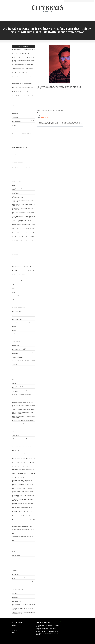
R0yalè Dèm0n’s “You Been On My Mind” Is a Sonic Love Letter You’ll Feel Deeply (23, 330)
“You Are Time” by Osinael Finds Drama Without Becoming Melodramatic (22, 73)
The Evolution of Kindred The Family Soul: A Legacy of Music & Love (23, 453)
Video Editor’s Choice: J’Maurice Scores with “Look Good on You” (23, 80)
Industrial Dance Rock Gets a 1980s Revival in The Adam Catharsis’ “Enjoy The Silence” (23, 435)
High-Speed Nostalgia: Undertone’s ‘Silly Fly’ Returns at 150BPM (23, 488)
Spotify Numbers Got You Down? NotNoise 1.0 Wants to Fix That (23, 333)
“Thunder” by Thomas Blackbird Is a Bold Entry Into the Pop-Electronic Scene (22, 353)
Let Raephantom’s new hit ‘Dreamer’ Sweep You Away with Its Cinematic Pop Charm (22, 584)
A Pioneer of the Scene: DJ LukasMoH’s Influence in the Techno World (22, 492)
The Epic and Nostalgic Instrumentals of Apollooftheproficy (22, 536)
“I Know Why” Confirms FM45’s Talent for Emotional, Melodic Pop (23, 164)
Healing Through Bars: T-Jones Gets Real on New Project (22, 396)
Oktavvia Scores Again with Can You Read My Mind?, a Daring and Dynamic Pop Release (23, 267)
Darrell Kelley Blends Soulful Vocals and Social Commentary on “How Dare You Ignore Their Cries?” (23, 142)
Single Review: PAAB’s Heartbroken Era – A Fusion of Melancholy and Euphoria (23, 463)
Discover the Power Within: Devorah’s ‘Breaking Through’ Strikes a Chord (23, 605)
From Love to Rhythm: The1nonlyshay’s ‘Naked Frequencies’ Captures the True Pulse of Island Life (22, 249)
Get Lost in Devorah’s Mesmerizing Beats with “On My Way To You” (23, 529)
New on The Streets (44, 19)
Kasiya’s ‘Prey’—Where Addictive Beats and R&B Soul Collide (22, 466)
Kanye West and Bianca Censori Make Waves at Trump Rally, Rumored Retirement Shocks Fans (22, 508)
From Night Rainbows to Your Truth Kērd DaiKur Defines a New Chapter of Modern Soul (22, 193)
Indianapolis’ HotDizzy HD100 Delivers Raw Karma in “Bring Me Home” (23, 540)
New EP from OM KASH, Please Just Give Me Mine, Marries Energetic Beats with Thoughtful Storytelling (22, 481)
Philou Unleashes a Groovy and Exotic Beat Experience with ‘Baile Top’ (23, 315)
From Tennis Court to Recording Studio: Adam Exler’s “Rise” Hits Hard (23, 378)
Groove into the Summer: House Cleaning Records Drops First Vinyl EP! (23, 516)
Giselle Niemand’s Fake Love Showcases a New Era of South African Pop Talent (23, 237)
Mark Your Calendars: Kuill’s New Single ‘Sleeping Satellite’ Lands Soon (23, 470)
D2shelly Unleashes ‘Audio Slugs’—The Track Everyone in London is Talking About (23, 512)
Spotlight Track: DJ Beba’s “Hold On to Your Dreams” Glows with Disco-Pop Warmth (23, 153)
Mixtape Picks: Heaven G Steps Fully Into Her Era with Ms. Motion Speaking (23, 168)
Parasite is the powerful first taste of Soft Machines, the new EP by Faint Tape (23, 271)
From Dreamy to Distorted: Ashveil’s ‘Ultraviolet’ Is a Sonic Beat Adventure (23, 370)
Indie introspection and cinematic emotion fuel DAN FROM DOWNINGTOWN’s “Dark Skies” (22, 245)
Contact (66, 19)
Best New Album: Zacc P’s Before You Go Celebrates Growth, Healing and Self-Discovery (22, 92)
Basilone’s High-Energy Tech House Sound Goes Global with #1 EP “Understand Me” (23, 459)
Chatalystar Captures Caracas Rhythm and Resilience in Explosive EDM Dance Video (23, 138)
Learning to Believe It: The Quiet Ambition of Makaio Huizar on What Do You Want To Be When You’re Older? (23, 146)
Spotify (38, 115)
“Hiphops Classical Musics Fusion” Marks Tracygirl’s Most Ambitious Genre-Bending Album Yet (22, 221)
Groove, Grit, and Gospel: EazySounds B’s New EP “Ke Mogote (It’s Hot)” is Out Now (23, 336)
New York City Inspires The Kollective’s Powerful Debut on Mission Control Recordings (23, 417)
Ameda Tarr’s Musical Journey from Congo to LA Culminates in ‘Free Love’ (22, 609)
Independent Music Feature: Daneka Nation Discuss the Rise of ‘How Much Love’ (22, 117)
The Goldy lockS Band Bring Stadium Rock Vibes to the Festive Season (22, 189)
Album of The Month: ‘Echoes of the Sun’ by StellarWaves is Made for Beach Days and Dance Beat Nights (23, 306)
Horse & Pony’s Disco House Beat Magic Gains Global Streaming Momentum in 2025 (23, 302)
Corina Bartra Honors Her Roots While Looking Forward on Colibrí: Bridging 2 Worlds (23, 112)
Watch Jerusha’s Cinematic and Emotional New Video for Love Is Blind (23, 229)
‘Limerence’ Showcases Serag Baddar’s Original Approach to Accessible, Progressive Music (22, 54)
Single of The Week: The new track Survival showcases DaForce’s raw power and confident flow (23, 233)
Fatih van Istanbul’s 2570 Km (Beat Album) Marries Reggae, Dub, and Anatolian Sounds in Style (23, 279)
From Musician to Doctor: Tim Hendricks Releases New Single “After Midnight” (23, 50)
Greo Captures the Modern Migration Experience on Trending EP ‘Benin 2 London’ (23, 201)
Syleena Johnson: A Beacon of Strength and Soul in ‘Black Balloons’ (22, 578)
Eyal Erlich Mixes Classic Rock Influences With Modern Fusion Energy (22, 287)
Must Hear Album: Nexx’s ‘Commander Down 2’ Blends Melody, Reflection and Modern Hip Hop (22, 88)
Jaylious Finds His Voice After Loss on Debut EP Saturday (21, 394)
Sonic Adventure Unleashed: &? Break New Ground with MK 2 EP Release (23, 550)
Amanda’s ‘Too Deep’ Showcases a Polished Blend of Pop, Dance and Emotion (23, 77)
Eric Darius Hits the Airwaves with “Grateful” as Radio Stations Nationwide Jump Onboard (22, 504)
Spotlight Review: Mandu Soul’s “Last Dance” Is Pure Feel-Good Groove (23, 157)
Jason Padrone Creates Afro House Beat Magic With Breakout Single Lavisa (22, 283)
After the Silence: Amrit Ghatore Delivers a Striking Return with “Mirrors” (23, 430)
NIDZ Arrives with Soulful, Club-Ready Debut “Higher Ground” (22, 367)
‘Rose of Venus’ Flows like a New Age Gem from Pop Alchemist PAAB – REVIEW (22, 500)
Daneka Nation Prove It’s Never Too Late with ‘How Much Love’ (22, 128)
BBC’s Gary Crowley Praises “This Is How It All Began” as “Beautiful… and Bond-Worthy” (21, 357)
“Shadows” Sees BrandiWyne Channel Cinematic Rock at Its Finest (23, 130)
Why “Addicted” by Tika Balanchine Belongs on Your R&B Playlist (23, 438)
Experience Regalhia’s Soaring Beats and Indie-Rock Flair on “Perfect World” (22, 260)
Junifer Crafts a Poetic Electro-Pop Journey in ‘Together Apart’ (23, 322)
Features (61, 19)
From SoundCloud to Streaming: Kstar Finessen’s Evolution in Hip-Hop (23, 533)
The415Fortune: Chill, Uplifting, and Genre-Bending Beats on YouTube (22, 291)
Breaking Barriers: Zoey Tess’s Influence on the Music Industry (22, 543)
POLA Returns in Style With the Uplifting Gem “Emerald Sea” (22, 402)
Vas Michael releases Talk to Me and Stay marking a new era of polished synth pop (22, 209)
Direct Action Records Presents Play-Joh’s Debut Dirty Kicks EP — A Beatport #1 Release (23, 449)
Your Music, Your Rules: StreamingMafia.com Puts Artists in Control (23, 423)
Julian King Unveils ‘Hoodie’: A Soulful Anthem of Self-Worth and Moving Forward (23, 597)
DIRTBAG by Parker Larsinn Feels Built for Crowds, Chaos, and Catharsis (22, 125)
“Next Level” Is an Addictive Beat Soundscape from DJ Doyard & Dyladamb (23, 325)
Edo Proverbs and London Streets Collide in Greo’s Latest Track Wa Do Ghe (23, 225)
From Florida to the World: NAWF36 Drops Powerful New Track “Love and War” (22, 275)
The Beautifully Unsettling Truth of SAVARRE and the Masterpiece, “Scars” (23, 172)
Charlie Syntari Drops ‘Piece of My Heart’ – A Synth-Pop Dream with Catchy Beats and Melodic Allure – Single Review (23, 474)
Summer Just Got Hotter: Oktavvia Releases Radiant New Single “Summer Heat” (23, 364)
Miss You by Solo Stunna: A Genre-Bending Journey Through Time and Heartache (23, 383)
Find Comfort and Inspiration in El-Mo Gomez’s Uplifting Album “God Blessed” (23, 569)
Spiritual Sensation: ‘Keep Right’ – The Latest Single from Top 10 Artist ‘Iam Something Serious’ (23, 588)
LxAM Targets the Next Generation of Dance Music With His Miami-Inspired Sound (23, 61)
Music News (29, 19)
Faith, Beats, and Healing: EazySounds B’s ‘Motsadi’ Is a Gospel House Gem (22, 387)
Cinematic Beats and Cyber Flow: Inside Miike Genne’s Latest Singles (22, 298)
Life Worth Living (44, 117)
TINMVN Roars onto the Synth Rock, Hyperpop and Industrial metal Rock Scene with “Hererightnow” (22, 349)
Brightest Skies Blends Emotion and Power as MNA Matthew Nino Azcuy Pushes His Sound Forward (23, 197)
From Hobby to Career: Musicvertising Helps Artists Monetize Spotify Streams (22, 391)
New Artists (35, 19)
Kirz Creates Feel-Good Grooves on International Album (21, 263)
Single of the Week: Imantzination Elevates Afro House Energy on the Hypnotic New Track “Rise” (23, 180)
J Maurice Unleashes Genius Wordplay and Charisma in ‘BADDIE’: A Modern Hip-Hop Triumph (23, 601)
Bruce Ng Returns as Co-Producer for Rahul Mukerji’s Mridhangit (23, 57)
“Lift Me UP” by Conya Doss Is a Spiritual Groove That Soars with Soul (23, 441)
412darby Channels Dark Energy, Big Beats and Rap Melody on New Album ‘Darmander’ (23, 406)
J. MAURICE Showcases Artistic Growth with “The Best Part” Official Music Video (22, 69)
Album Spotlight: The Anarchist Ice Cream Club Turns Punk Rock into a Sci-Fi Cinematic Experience (23, 96)
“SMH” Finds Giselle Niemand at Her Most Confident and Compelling (21, 100)
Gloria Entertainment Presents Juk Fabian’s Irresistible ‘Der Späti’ (23, 360)
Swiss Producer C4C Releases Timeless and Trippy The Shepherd (23, 399)
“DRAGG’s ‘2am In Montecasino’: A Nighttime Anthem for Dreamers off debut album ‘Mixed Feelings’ (22, 561)
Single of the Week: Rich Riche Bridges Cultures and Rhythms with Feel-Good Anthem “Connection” (23, 108)
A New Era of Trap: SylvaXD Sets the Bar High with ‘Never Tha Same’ (23, 455)
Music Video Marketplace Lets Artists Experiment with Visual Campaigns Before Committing (22, 161)
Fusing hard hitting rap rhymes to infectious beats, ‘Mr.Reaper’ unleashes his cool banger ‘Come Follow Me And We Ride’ (48, 123)
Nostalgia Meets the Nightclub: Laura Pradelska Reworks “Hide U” (23, 420)
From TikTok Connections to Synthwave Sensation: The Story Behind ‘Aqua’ (22, 565)
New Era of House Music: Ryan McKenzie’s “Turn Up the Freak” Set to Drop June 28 (23, 374)
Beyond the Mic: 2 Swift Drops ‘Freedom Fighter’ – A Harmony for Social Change (23, 593)
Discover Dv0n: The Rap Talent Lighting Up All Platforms (22, 526)
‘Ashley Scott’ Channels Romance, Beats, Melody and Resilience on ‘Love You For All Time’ (23, 340)
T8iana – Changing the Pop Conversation (19, 295)
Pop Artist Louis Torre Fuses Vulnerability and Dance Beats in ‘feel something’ (23, 520)
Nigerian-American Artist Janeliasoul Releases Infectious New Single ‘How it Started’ (22, 554)
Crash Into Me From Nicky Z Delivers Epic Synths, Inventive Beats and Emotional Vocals (23, 241)
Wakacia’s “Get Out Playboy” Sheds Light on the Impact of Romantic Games (22, 546)
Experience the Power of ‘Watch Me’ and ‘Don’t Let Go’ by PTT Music (22, 485)
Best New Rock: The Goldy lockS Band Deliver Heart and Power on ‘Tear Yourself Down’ (23, 84)
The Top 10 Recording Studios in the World (19, 477)
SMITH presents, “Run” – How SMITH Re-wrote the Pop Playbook (23, 581)
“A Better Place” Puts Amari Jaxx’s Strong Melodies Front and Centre (22, 65)
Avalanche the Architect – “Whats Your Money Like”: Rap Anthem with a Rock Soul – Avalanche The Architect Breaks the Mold (23, 445)
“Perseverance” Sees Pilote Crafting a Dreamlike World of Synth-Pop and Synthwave (23, 104)
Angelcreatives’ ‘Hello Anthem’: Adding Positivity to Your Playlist (23, 523)
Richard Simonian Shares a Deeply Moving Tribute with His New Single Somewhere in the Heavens (23, 213)
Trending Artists (54, 19)
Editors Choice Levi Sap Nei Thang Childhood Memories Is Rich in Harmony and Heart (23, 176)
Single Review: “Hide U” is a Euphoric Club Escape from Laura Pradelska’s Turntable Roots (22, 413)
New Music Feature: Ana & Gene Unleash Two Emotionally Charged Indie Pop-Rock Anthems (23, 121)
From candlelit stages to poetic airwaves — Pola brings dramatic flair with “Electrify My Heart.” (23, 311)
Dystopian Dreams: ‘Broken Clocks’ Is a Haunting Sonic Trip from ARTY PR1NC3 (23, 426)
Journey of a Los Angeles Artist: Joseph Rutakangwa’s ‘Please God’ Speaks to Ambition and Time (23, 613)
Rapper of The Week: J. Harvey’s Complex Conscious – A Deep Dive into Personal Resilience (23, 496)
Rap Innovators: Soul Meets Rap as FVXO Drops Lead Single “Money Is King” (23, 185)
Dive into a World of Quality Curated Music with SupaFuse (21, 558)
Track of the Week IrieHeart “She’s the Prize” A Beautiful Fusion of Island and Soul (23, 134)
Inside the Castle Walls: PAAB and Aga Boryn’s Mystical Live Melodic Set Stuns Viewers (23, 253)
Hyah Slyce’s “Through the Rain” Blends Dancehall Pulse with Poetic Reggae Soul (22, 344)
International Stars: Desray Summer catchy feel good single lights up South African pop (23, 205)
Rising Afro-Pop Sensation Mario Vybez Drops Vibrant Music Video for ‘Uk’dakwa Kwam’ (23, 574)
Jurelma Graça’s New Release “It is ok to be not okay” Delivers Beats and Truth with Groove (22, 319)
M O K (47, 117)
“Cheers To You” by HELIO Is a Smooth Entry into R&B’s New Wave (23, 409)
